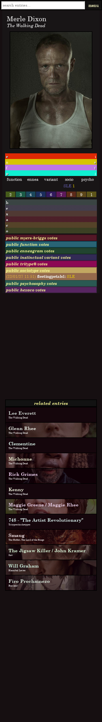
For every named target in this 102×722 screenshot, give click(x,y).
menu (93, 5)
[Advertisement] (51, 348)
